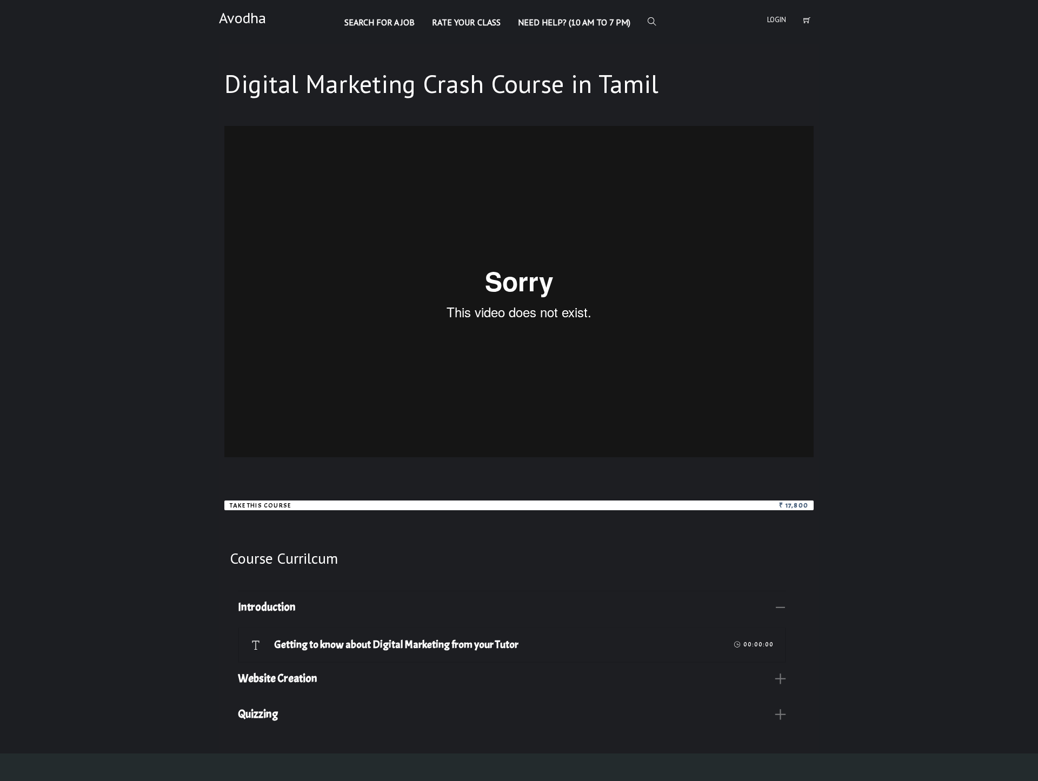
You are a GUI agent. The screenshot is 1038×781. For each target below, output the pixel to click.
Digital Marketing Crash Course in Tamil (441, 83)
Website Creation (277, 678)
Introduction (267, 607)
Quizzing (258, 714)
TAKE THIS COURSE (260, 505)
